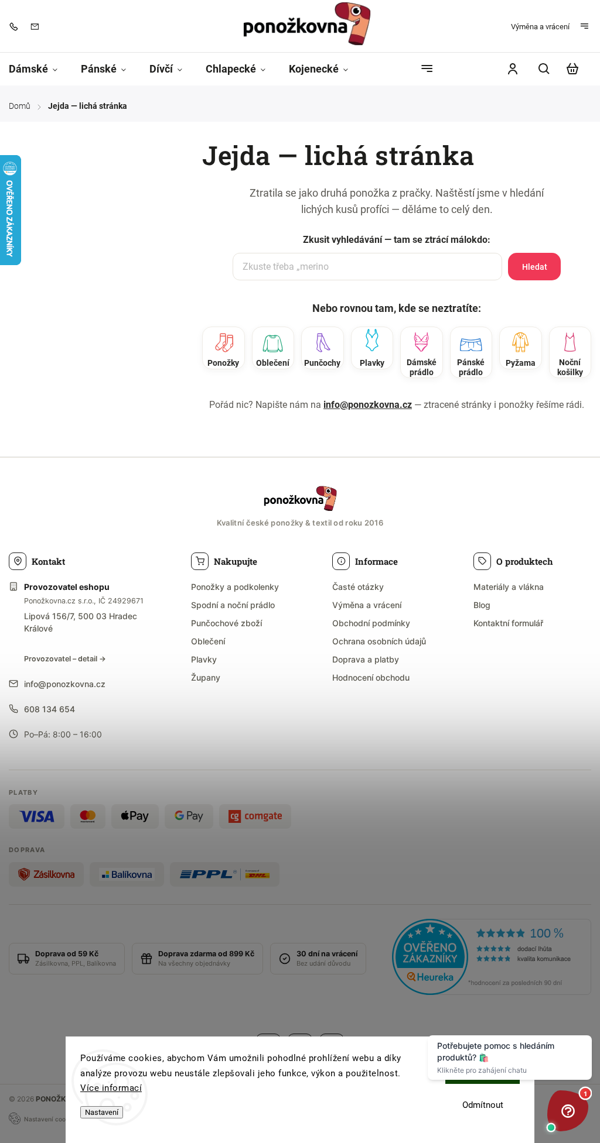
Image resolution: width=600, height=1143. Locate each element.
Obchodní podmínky (371, 623)
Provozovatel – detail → (65, 658)
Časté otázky (358, 587)
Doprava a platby (365, 659)
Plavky (204, 659)
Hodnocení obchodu (371, 677)
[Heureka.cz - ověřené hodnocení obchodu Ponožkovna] (491, 958)
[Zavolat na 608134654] (16, 26)
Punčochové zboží (226, 623)
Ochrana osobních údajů (379, 641)
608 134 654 (49, 709)
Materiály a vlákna (508, 587)
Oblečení (208, 641)
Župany (205, 677)
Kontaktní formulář (508, 623)
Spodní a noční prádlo (233, 605)
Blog (481, 605)
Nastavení (101, 1112)
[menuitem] (39, 69)
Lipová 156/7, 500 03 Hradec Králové (80, 622)
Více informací (111, 1088)
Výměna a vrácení (540, 26)
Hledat (534, 267)
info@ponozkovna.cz (367, 404)
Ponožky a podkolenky (235, 587)
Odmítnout (482, 1105)
